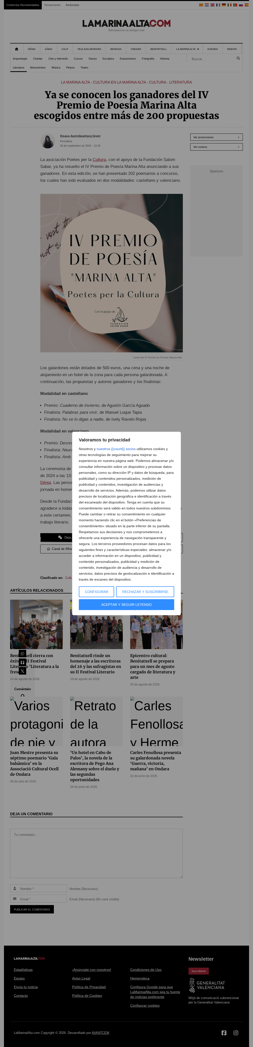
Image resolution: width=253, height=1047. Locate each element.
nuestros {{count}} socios (116, 449)
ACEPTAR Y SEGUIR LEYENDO (126, 605)
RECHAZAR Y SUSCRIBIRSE (145, 592)
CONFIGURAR (96, 592)
